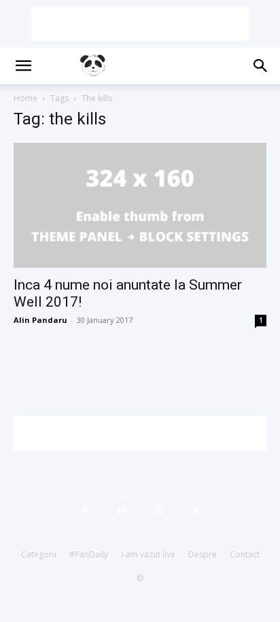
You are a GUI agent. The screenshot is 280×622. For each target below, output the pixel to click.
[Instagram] (158, 510)
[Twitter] (195, 510)
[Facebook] (85, 510)
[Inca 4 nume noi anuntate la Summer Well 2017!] (140, 205)
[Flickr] (121, 510)
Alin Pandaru (40, 320)
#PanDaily (88, 554)
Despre (202, 554)
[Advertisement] (140, 24)
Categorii (38, 554)
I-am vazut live (148, 554)
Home (25, 98)
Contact (245, 554)
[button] (23, 66)
